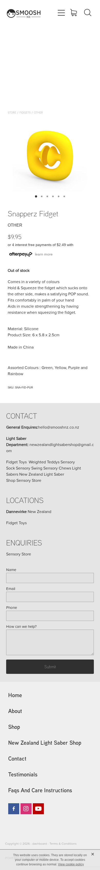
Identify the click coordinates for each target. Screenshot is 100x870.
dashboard (39, 843)
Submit (50, 666)
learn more (44, 254)
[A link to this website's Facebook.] (13, 808)
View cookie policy (71, 864)
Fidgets (25, 112)
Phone (11, 607)
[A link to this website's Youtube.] (38, 808)
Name (11, 570)
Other (38, 112)
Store (12, 112)
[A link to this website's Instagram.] (26, 808)
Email (10, 588)
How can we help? (21, 626)
